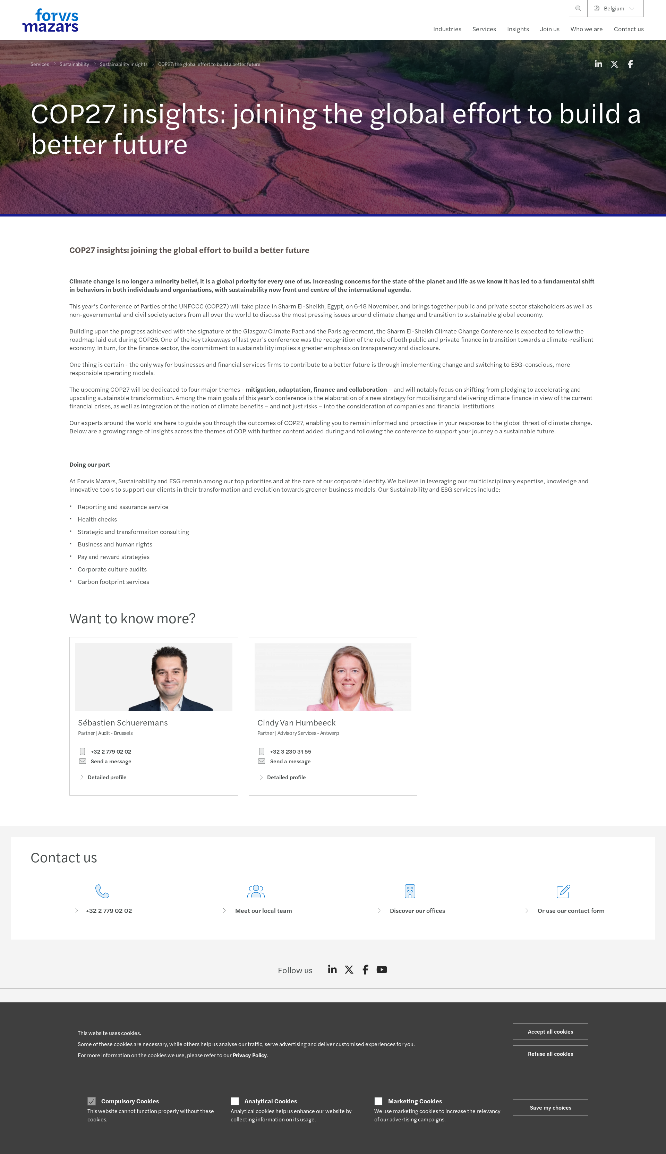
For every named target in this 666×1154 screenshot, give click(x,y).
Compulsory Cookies (130, 1101)
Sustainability (74, 63)
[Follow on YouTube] (382, 970)
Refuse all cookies (550, 1054)
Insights (518, 28)
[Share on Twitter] (614, 64)
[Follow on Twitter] (349, 970)
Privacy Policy (250, 1055)
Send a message (110, 761)
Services (484, 28)
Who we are (587, 28)
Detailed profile (107, 777)
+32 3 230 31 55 (290, 751)
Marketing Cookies (415, 1101)
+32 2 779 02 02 (110, 751)
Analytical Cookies (271, 1101)
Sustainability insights (123, 63)
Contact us (629, 28)
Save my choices (550, 1107)
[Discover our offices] (410, 899)
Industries (447, 28)
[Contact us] (102, 899)
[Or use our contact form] (564, 899)
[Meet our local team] (256, 899)
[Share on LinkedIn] (598, 64)
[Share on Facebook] (630, 64)
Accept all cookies (550, 1031)
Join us (550, 28)
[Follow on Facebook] (365, 970)
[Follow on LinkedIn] (332, 970)
